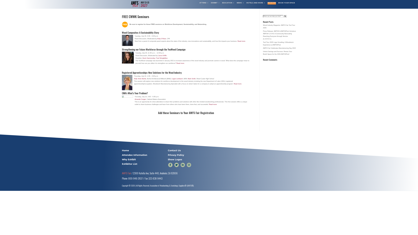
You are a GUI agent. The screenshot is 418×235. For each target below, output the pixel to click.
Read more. (180, 63)
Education (227, 3)
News (239, 3)
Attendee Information (134, 155)
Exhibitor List (129, 164)
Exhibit (214, 3)
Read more (241, 41)
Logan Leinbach (177, 79)
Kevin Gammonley (148, 58)
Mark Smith (192, 79)
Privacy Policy (176, 155)
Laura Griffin (162, 55)
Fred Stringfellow (162, 58)
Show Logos (175, 159)
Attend (202, 3)
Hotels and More (254, 3)
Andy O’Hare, (162, 38)
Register (272, 3)
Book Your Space (286, 3)
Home (125, 150)
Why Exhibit (129, 159)
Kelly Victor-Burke (140, 79)
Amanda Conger (140, 99)
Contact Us (174, 150)
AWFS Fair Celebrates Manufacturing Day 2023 (279, 48)
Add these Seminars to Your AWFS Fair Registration (186, 113)
